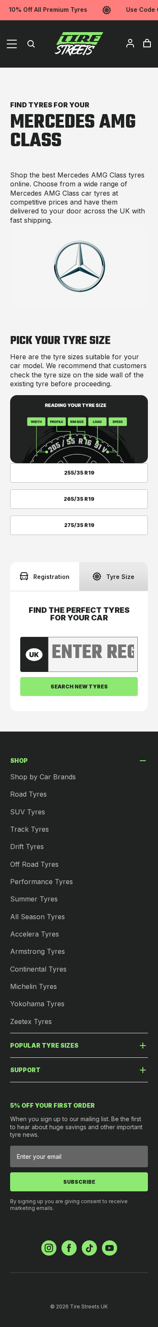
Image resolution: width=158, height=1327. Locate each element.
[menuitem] (130, 43)
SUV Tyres (27, 812)
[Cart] (147, 43)
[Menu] (12, 44)
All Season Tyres (37, 916)
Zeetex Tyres (31, 1021)
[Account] (130, 43)
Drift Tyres (27, 846)
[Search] (31, 44)
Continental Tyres (38, 969)
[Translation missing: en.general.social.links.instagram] (48, 1248)
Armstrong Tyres (37, 951)
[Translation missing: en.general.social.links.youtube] (109, 1248)
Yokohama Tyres (37, 1003)
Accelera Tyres (34, 934)
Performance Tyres (41, 881)
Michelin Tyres (33, 986)
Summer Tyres (34, 899)
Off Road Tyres (34, 864)
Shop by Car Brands (43, 777)
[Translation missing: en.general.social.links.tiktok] (89, 1248)
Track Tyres (29, 829)
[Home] (79, 44)
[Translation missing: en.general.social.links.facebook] (69, 1248)
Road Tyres (28, 794)
